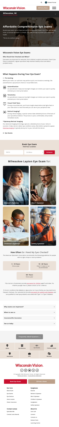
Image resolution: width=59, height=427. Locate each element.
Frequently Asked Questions (29, 337)
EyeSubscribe (10, 411)
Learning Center (35, 423)
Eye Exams (10, 393)
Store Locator (11, 399)
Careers (33, 414)
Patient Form (34, 420)
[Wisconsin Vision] (14, 8)
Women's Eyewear (36, 393)
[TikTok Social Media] (37, 370)
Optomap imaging (8, 128)
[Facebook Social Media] (22, 370)
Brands (33, 390)
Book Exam (10, 390)
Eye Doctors (10, 396)
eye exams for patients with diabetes (42, 292)
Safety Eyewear (35, 405)
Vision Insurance (12, 402)
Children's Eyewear (36, 399)
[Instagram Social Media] (26, 370)
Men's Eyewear (35, 396)
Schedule (49, 152)
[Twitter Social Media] (33, 370)
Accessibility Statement (34, 375)
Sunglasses (34, 402)
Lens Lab (33, 411)
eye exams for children (34, 283)
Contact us (34, 417)
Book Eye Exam (15, 381)
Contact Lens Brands (13, 414)
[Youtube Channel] (29, 370)
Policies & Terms (22, 375)
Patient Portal (52, 2)
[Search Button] (41, 2)
